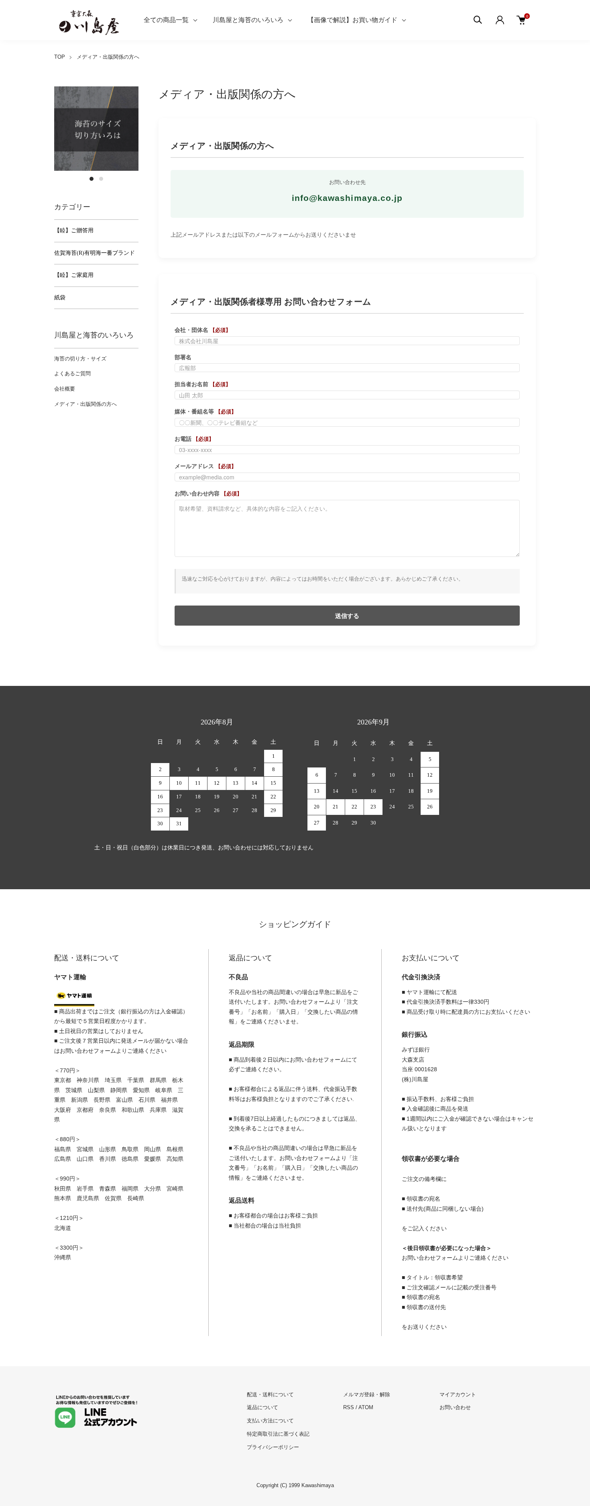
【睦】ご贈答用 (74, 230)
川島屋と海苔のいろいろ (248, 19)
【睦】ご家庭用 (74, 275)
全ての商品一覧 (166, 19)
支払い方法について (270, 1421)
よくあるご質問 (72, 373)
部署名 (183, 357)
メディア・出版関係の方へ (85, 404)
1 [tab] (92, 179)
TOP (59, 57)
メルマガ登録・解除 (366, 1394)
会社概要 (64, 389)
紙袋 (59, 298)
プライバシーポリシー (273, 1447)
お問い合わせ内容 (208, 493)
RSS (348, 1407)
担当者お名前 (203, 384)
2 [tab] (101, 179)
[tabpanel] (96, 128)
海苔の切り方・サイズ (80, 359)
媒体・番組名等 (205, 411)
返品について (262, 1407)
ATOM (365, 1407)
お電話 (194, 439)
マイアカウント (457, 1394)
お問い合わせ (455, 1407)
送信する (347, 615)
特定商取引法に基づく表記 (278, 1434)
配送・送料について (270, 1394)
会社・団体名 (203, 330)
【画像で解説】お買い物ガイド (352, 19)
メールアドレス (205, 466)
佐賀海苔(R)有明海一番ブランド (94, 253)
